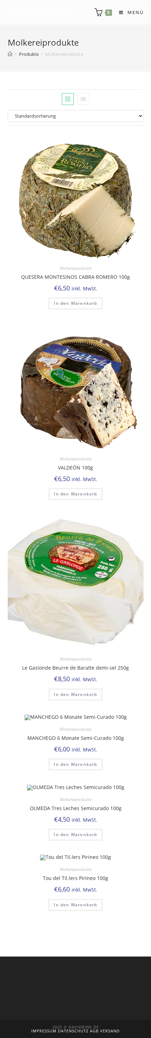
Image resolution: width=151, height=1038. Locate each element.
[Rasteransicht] (68, 99)
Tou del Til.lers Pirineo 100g (75, 878)
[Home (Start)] (10, 54)
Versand (110, 1030)
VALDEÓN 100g (75, 467)
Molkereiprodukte (75, 268)
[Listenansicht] (83, 99)
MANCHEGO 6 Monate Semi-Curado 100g (75, 738)
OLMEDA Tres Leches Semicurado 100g (76, 808)
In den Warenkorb (75, 303)
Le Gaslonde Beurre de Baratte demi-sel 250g (75, 667)
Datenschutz (74, 1030)
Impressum (44, 1030)
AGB (95, 1030)
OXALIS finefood (39, 12)
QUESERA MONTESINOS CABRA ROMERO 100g (75, 277)
